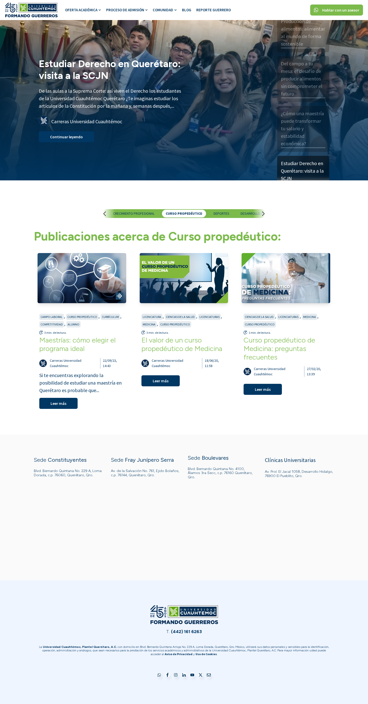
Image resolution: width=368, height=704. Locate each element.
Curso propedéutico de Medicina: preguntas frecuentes (279, 348)
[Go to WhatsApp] (159, 675)
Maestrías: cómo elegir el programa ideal (77, 344)
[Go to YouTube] (192, 675)
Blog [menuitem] (186, 10)
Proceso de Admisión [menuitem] (125, 10)
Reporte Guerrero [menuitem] (213, 10)
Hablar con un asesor (340, 10)
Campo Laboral (52, 317)
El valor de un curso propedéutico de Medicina (181, 344)
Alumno (73, 324)
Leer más (58, 403)
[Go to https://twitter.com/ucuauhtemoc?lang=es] (200, 675)
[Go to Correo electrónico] (209, 675)
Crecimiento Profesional (133, 213)
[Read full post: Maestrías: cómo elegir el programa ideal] (82, 278)
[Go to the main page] (31, 10)
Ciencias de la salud (180, 317)
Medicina (149, 324)
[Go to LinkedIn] (184, 675)
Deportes (221, 213)
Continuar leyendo (66, 144)
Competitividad (52, 324)
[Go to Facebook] (167, 675)
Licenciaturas (210, 317)
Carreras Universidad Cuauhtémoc (65, 363)
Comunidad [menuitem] (163, 10)
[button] (109, 213)
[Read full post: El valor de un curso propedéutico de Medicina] (184, 278)
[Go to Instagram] (175, 675)
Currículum (110, 317)
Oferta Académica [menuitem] (81, 10)
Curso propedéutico (184, 213)
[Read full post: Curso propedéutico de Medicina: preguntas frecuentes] (286, 278)
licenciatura (152, 317)
